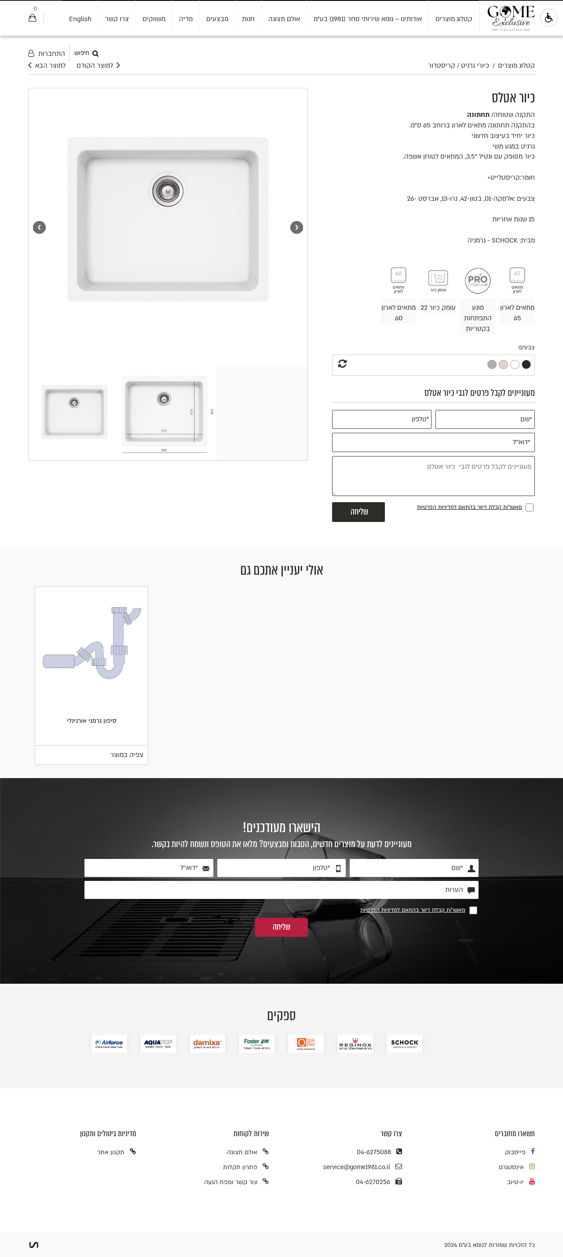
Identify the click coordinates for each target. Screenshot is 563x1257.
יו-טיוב (515, 1182)
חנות (248, 18)
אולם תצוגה (284, 18)
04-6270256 (373, 1182)
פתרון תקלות (240, 1167)
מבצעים (217, 18)
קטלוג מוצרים (453, 18)
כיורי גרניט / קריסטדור (458, 66)
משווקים (154, 18)
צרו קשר (117, 18)
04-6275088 (374, 1152)
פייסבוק (515, 1152)
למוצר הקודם (95, 66)
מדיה (186, 18)
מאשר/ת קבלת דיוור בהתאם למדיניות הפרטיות (469, 507)
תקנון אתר (110, 1152)
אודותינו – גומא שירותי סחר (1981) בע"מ (368, 18)
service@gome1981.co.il (356, 1167)
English (80, 18)
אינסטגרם (511, 1167)
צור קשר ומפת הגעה (230, 1182)
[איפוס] (341, 364)
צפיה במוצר (126, 754)
